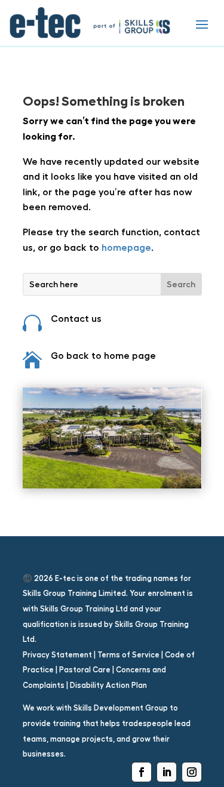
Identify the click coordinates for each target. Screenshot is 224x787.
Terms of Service (128, 654)
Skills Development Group (120, 707)
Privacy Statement (57, 654)
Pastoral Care (85, 669)
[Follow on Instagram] (192, 772)
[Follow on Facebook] (141, 772)
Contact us (76, 318)
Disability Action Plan (108, 685)
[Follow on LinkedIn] (167, 772)
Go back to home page (103, 355)
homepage (125, 247)
